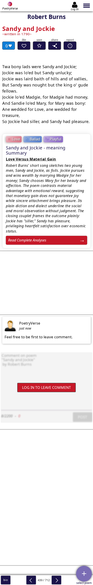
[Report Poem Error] (70, 46)
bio (5, 580)
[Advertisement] (46, 282)
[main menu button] (87, 5)
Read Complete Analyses (27, 240)
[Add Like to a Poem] (24, 46)
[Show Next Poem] (56, 580)
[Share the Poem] (54, 46)
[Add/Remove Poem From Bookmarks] (39, 46)
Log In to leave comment (46, 387)
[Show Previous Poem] (31, 580)
